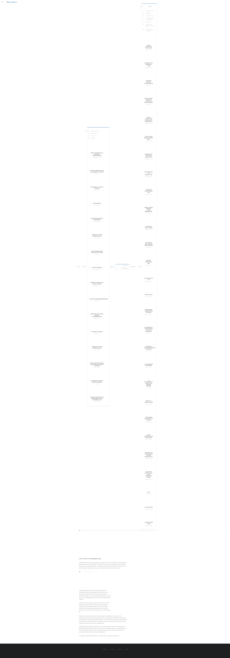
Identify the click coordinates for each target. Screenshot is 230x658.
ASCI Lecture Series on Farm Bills (148, 138)
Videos (139, 266)
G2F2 (148, 492)
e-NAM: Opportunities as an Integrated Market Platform (97, 364)
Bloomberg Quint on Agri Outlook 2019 (149, 244)
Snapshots (132, 266)
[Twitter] (223, 2)
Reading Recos (94, 133)
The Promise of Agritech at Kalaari (148, 419)
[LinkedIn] (228, 2)
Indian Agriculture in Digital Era (148, 436)
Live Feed (125, 265)
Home (78, 266)
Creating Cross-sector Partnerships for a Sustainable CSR (97, 398)
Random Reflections (95, 131)
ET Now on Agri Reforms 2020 (148, 191)
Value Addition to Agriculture (149, 30)
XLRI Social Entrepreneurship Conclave (149, 348)
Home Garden (124, 267)
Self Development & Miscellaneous (150, 19)
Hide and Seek (97, 203)
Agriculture (148, 13)
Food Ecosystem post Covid (148, 47)
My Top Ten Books (97, 267)
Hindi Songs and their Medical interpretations (97, 315)
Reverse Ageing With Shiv (148, 262)
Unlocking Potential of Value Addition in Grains (148, 474)
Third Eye (93, 138)
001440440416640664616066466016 (99, 299)
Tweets (112, 266)
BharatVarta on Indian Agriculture (148, 156)
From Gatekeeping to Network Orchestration (97, 154)
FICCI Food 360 (149, 507)
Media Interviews (149, 15)
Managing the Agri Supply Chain (149, 64)
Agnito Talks (148, 294)
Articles (84, 266)
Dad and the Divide (97, 331)
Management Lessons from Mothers (149, 311)
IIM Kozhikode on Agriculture (149, 173)
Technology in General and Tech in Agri (150, 25)
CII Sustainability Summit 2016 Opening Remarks (148, 383)
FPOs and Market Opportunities (148, 82)
